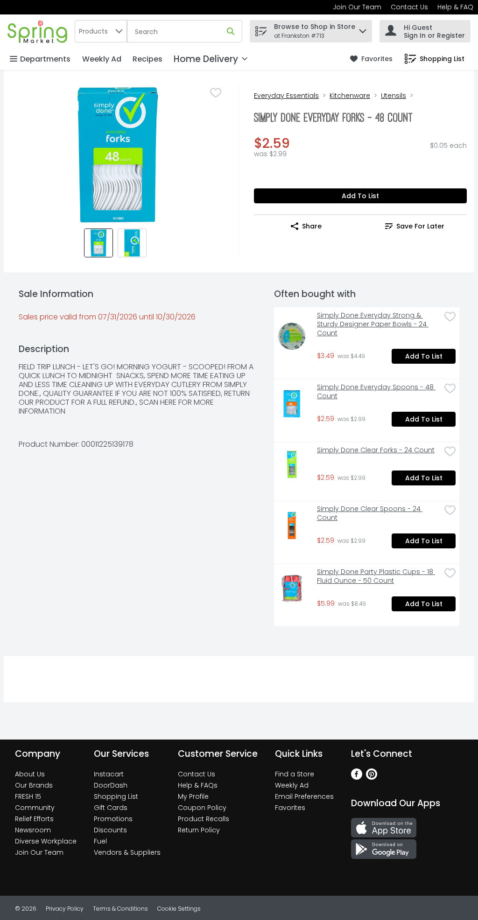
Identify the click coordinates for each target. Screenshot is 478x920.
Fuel (100, 841)
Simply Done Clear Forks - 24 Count (376, 450)
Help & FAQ (455, 7)
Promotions (113, 818)
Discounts (110, 830)
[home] (39, 31)
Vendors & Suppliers (127, 852)
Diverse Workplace (46, 841)
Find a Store (294, 774)
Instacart (109, 774)
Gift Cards (110, 807)
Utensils (393, 95)
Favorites (290, 807)
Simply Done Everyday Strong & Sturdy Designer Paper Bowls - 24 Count (373, 324)
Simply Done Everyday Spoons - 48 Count (376, 392)
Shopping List (116, 796)
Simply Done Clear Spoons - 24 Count (369, 513)
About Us (30, 774)
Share (312, 226)
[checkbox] (215, 92)
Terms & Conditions (120, 909)
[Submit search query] (230, 31)
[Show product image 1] (98, 242)
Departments (45, 59)
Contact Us (409, 7)
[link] (371, 59)
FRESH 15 (28, 796)
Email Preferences (304, 796)
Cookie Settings (179, 909)
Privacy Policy (65, 909)
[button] (362, 29)
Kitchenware (350, 95)
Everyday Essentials (286, 95)
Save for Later (420, 226)
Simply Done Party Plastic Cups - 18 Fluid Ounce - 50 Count (376, 576)
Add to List (360, 196)
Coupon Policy (202, 807)
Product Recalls (203, 818)
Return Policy (199, 830)
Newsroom (33, 830)
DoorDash (110, 785)
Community (35, 807)
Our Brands (34, 785)
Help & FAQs (198, 785)
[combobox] (101, 31)
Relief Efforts (34, 818)
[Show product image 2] (132, 242)
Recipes (147, 59)
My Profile (193, 796)
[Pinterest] (371, 777)
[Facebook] (356, 777)
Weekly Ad (101, 59)
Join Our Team (357, 7)
